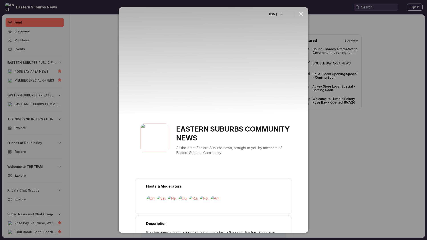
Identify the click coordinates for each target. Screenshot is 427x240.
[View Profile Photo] (155, 138)
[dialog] (213, 120)
